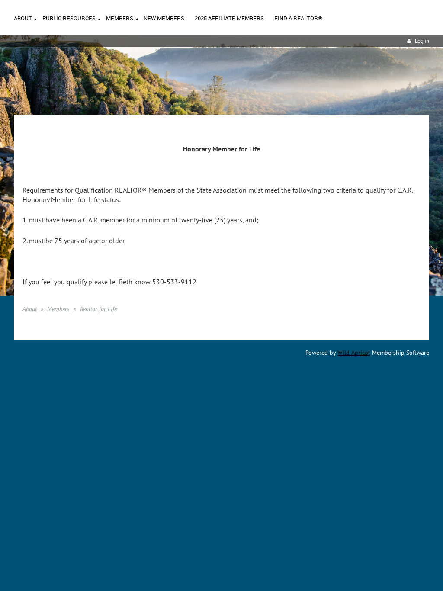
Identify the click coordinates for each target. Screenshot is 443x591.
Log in (422, 41)
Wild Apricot (353, 353)
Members (58, 309)
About (29, 309)
